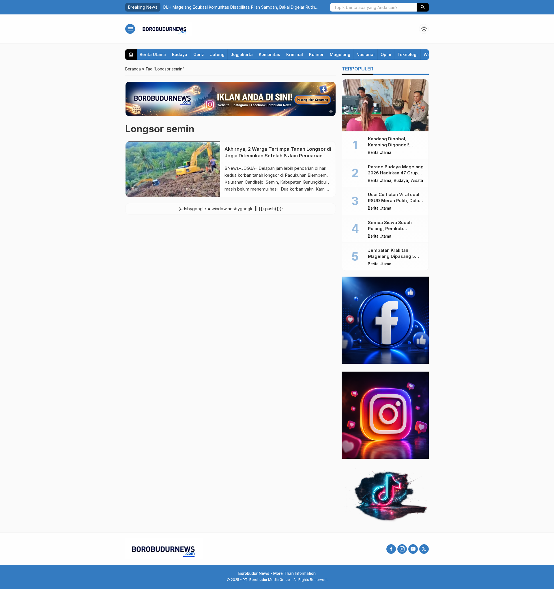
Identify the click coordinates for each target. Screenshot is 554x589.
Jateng (217, 54)
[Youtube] (413, 549)
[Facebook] (391, 549)
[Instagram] (402, 549)
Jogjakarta (242, 54)
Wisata (417, 181)
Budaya (179, 54)
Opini (386, 54)
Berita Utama (153, 54)
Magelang (340, 54)
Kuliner (316, 54)
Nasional (365, 54)
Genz (198, 54)
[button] (423, 7)
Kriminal (294, 54)
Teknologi (407, 54)
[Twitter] (424, 549)
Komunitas (269, 54)
